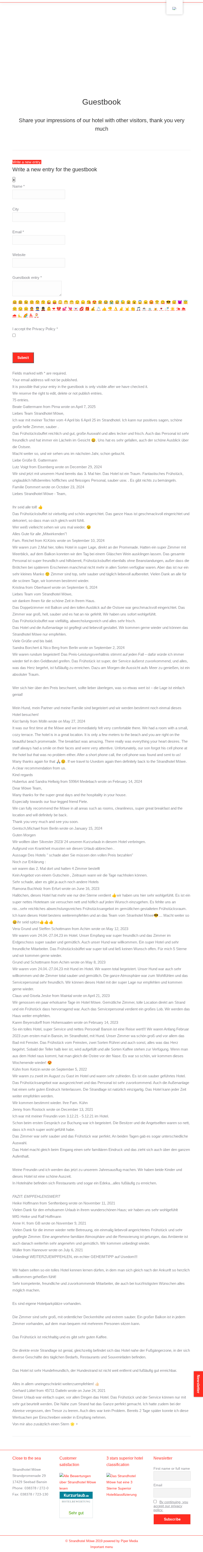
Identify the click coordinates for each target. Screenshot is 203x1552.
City (15, 209)
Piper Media (129, 1541)
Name (18, 186)
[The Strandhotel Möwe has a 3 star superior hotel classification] (125, 1494)
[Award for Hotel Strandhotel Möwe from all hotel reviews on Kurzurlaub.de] (76, 1517)
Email (18, 232)
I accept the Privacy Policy (35, 329)
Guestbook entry (27, 277)
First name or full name (171, 1468)
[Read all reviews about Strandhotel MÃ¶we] (78, 1488)
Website (18, 255)
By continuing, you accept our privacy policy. (170, 1506)
